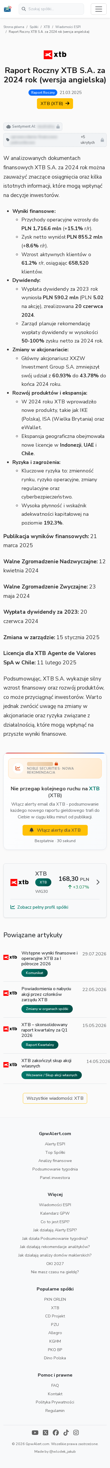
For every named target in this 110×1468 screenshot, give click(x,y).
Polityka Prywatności (55, 1402)
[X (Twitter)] (45, 1433)
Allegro (55, 1333)
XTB (47, 27)
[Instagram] (76, 1433)
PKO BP (55, 1350)
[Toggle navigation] (99, 9)
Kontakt (55, 1394)
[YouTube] (35, 1433)
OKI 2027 (55, 1263)
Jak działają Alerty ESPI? (55, 1230)
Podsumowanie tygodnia (55, 1169)
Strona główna (13, 27)
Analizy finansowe (55, 1160)
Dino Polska (55, 1358)
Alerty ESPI (55, 1144)
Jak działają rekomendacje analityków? (55, 1246)
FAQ (55, 1385)
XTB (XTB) (52, 103)
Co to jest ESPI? (55, 1222)
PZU (55, 1324)
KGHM (55, 1341)
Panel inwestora (55, 1177)
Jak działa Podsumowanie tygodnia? (55, 1238)
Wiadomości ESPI (68, 27)
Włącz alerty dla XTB (58, 830)
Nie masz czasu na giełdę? (55, 1272)
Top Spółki (55, 1152)
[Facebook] (56, 1433)
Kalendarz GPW (55, 1213)
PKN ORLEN (55, 1299)
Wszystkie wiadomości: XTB (55, 1098)
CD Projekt (55, 1316)
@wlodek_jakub (62, 1451)
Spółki (34, 27)
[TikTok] (66, 1433)
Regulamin (55, 1410)
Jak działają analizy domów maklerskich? (55, 1255)
